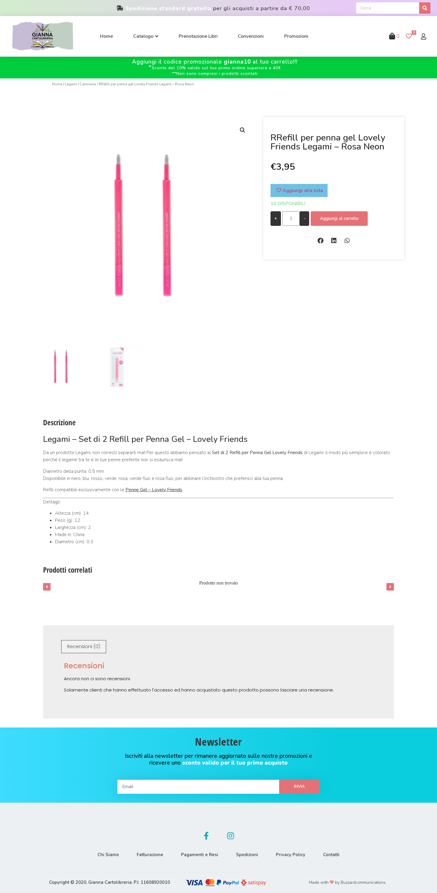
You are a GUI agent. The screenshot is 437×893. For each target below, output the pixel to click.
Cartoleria (88, 84)
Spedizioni (247, 855)
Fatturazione (150, 855)
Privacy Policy (290, 855)
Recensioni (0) (83, 646)
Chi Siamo (108, 855)
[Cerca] (424, 8)
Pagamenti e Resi (199, 855)
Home (57, 84)
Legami (71, 84)
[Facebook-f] (206, 835)
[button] (320, 241)
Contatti (331, 855)
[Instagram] (230, 835)
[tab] (83, 646)
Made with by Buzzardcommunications (347, 882)
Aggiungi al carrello (339, 218)
